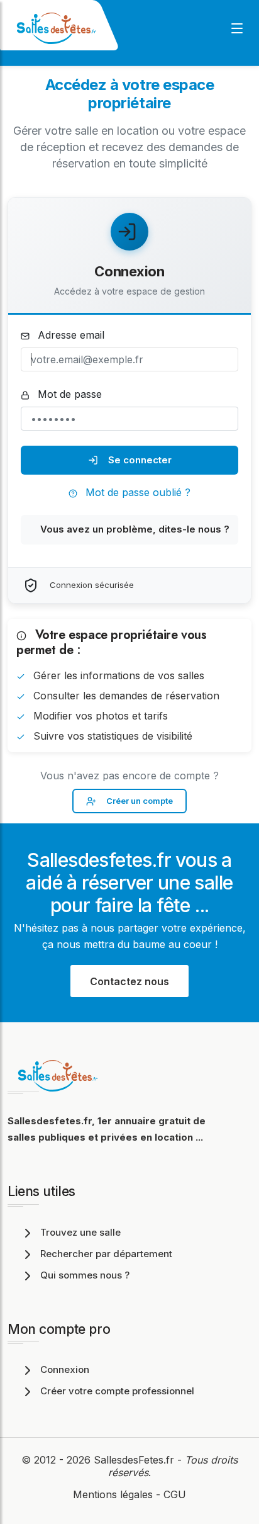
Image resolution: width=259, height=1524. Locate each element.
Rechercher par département (106, 1254)
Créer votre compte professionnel (117, 1391)
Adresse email (69, 335)
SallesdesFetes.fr (135, 1459)
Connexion (64, 1369)
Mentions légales (113, 1494)
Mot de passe (68, 394)
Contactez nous (129, 981)
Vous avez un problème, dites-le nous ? (134, 529)
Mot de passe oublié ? (136, 492)
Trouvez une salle (80, 1232)
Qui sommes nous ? (85, 1275)
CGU (174, 1494)
